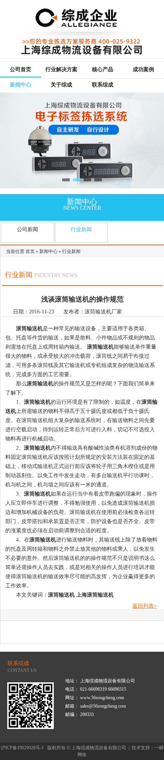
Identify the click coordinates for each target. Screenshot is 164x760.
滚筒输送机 (29, 328)
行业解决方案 (61, 69)
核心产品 (102, 69)
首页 (30, 251)
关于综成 (61, 85)
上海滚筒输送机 (95, 595)
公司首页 (20, 69)
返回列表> (144, 606)
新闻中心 (20, 85)
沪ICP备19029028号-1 (22, 747)
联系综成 (102, 85)
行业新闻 (81, 229)
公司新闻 (27, 229)
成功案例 (143, 69)
